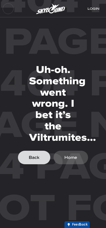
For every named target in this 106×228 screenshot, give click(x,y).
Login (93, 8)
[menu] (8, 8)
